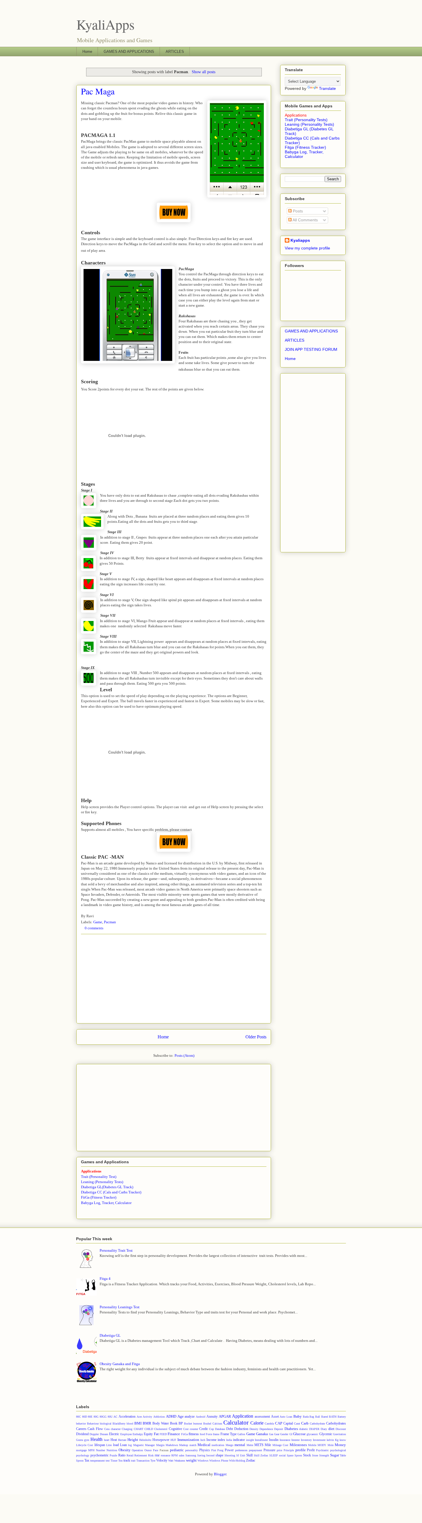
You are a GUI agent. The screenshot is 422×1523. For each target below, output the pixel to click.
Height (132, 1439)
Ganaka (262, 1434)
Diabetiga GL (110, 1335)
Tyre (152, 1460)
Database (220, 1429)
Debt (229, 1429)
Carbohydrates (336, 1423)
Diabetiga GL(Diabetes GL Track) (107, 1187)
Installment (261, 1439)
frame (216, 1434)
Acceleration (127, 1417)
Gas (271, 1434)
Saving (201, 1455)
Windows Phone (218, 1460)
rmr (157, 1455)
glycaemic (312, 1434)
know (343, 1439)
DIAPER (314, 1429)
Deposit (278, 1429)
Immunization (188, 1439)
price (279, 1450)
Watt (170, 1460)
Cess (107, 1429)
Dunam (104, 1434)
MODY (322, 1445)
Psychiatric (322, 1450)
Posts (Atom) (184, 1055)
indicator (239, 1440)
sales (181, 1455)
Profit (311, 1450)
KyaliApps (105, 24)
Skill (249, 1455)
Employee (126, 1434)
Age (180, 1416)
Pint (213, 1450)
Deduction (241, 1429)
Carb (305, 1423)
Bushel (207, 1423)
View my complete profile (307, 248)
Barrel (324, 1416)
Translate (327, 88)
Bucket (188, 1423)
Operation (137, 1450)
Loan (123, 1445)
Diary (324, 1429)
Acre (139, 1416)
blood (130, 1423)
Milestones (298, 1445)
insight (250, 1439)
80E (90, 1416)
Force (209, 1434)
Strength (324, 1455)
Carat (297, 1423)
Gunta (79, 1439)
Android (200, 1416)
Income (211, 1440)
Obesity (125, 1450)
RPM (174, 1455)
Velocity (161, 1460)
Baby (297, 1416)
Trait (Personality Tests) (306, 119)
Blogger (220, 1474)
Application (242, 1416)
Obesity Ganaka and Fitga (120, 1364)
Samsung (190, 1455)
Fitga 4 (105, 1278)
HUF (173, 1439)
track (126, 1460)
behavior (81, 1423)
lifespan (99, 1445)
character (116, 1429)
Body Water (160, 1423)
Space (290, 1455)
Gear (276, 1434)
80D (84, 1416)
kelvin (330, 1439)
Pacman (110, 922)
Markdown (172, 1445)
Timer (114, 1460)
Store (315, 1455)
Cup (211, 1429)
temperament (97, 1460)
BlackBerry (119, 1423)
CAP (278, 1423)
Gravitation (339, 1434)
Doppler (94, 1434)
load (116, 1445)
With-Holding (237, 1460)
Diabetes (291, 1429)
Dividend (82, 1434)
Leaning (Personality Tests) (102, 1182)
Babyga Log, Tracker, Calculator (106, 1203)
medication (218, 1445)
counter (194, 1429)
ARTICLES (175, 51)
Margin (160, 1445)
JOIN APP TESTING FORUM (311, 349)
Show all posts (203, 71)
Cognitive (175, 1429)
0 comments (94, 928)
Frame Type (228, 1434)
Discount (341, 1429)
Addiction (159, 1416)
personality (191, 1450)
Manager (150, 1445)
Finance (174, 1434)
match (192, 1445)
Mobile (312, 1445)
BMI (138, 1423)
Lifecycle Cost (84, 1445)
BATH (332, 1416)
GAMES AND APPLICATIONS (129, 51)
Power (229, 1450)
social (282, 1455)
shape (219, 1455)
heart (106, 1439)
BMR (147, 1423)
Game (97, 922)
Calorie (257, 1423)
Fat (156, 1434)
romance (165, 1455)
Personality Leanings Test (120, 1307)
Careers (81, 1429)
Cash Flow (95, 1429)
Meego (229, 1445)
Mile (268, 1445)
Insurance (285, 1439)
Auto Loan (286, 1416)
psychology (82, 1455)
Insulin (273, 1440)
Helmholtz (145, 1439)
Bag (311, 1416)
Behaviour (93, 1423)
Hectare (122, 1439)
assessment (262, 1417)
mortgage (81, 1450)
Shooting (229, 1455)
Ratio (121, 1455)
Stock (307, 1455)
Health (96, 1439)
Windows (203, 1460)
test (108, 1460)
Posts (297, 211)
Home (87, 51)
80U (110, 1416)
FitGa (184, 1434)
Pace (155, 1450)
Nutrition (112, 1450)
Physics (204, 1450)
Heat (114, 1440)
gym (86, 1439)
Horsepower (160, 1440)
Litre (109, 1445)
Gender (284, 1434)
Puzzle (113, 1455)
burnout (197, 1423)
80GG (103, 1416)
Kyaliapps (300, 240)
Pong (220, 1450)
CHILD (148, 1429)
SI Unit (240, 1455)
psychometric (99, 1455)
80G (96, 1416)
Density (253, 1429)
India (229, 1439)
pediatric (177, 1450)
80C (78, 1416)
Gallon (241, 1434)
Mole (331, 1445)
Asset (275, 1417)
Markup (183, 1445)
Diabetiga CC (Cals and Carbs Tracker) (111, 1192)
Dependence (266, 1429)
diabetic (303, 1429)
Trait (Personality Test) (98, 1176)
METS (259, 1445)
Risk (151, 1455)
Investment (319, 1439)
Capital (288, 1423)
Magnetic (138, 1445)
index (221, 1440)
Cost (186, 1429)
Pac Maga (98, 91)
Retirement (140, 1455)
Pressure (269, 1450)
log (130, 1445)
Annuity (212, 1417)
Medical (204, 1445)
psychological (338, 1450)
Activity (147, 1416)
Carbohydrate (317, 1423)
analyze (190, 1417)
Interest (295, 1439)
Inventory (306, 1439)
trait (133, 1460)
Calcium (217, 1423)
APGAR (225, 1416)
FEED (163, 1434)
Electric (114, 1434)
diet (331, 1429)
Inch (202, 1439)
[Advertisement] (173, 978)
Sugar (334, 1455)
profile (300, 1450)
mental (240, 1445)
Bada (306, 1416)
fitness (194, 1434)
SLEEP (273, 1455)
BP (181, 1423)
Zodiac (250, 1460)
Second (210, 1455)
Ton (120, 1460)
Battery (342, 1416)
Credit (203, 1429)
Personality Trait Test (116, 1250)
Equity (148, 1434)
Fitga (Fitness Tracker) (305, 147)
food (202, 1434)
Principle (289, 1450)
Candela (269, 1423)
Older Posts (255, 1036)
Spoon (298, 1455)
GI (290, 1434)
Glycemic (325, 1434)
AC (115, 1416)
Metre (250, 1445)
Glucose (299, 1434)
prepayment (255, 1450)
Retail (130, 1455)
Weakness (179, 1460)
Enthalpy (138, 1434)
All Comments (305, 220)
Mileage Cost (280, 1445)
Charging (127, 1429)
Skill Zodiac (261, 1455)
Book (173, 1423)
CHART (138, 1429)
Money (340, 1445)
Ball (317, 1416)
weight (191, 1460)
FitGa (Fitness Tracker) (98, 1197)
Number (100, 1450)
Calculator (236, 1422)
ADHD (171, 1416)
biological (105, 1423)
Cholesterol (160, 1429)
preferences (241, 1450)
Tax (86, 1460)
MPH (91, 1450)
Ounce (148, 1450)
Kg (336, 1439)
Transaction (143, 1460)
